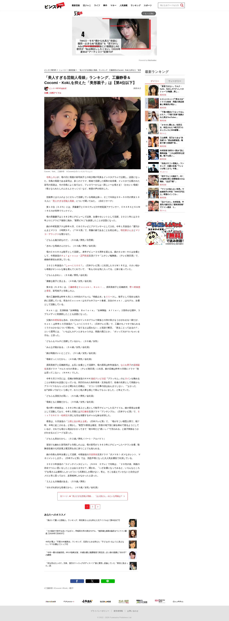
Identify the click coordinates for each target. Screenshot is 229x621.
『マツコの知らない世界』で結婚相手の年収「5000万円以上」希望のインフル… (172, 191)
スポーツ (148, 5)
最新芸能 (76, 5)
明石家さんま (127, 230)
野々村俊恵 (135, 287)
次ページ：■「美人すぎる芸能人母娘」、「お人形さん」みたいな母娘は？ (91, 496)
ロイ (127, 378)
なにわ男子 (126, 365)
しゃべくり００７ (73, 265)
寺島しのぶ (51, 177)
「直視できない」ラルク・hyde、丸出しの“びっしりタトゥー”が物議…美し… (172, 88)
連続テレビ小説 (98, 378)
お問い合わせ (132, 611)
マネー (113, 5)
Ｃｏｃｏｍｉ (85, 287)
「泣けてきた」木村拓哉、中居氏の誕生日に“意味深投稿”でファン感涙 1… (172, 204)
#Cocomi (57, 588)
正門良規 (84, 256)
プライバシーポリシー (100, 611)
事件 (105, 5)
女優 (46, 93)
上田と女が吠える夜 (77, 421)
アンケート (164, 172)
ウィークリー (174, 81)
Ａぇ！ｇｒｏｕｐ (69, 256)
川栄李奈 (93, 454)
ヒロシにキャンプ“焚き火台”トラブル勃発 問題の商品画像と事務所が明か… (172, 101)
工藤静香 (72, 287)
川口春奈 (84, 411)
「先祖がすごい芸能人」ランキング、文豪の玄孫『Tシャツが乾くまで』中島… (172, 166)
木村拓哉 (57, 320)
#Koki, (65, 588)
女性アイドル (55, 93)
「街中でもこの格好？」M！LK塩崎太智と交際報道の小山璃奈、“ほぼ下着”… (172, 178)
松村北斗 (65, 415)
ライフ (97, 5)
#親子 (71, 588)
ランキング (136, 5)
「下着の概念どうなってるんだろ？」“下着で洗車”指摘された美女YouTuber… (172, 114)
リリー (109, 297)
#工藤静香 (48, 588)
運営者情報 (118, 611)
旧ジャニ (87, 5)
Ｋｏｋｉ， (99, 287)
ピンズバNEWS (50, 70)
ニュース (62, 70)
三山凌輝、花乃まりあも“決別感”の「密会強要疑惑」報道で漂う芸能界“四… (171, 140)
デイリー (155, 81)
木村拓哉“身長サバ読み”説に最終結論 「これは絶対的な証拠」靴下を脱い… (172, 153)
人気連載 (123, 5)
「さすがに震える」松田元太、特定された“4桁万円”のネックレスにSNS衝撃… (171, 127)
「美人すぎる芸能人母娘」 (63, 201)
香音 (48, 291)
